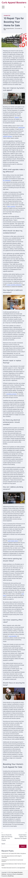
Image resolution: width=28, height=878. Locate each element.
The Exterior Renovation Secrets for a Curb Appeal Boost (13, 867)
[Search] (25, 7)
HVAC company (11, 206)
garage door (21, 127)
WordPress (11, 876)
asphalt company (7, 136)
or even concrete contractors (13, 285)
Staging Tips (7, 15)
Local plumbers (13, 636)
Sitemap (3, 874)
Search (3, 843)
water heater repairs (13, 541)
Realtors (17, 117)
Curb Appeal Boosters (14, 2)
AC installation (7, 180)
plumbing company (11, 394)
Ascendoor (20, 874)
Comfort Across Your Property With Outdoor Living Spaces (13, 853)
